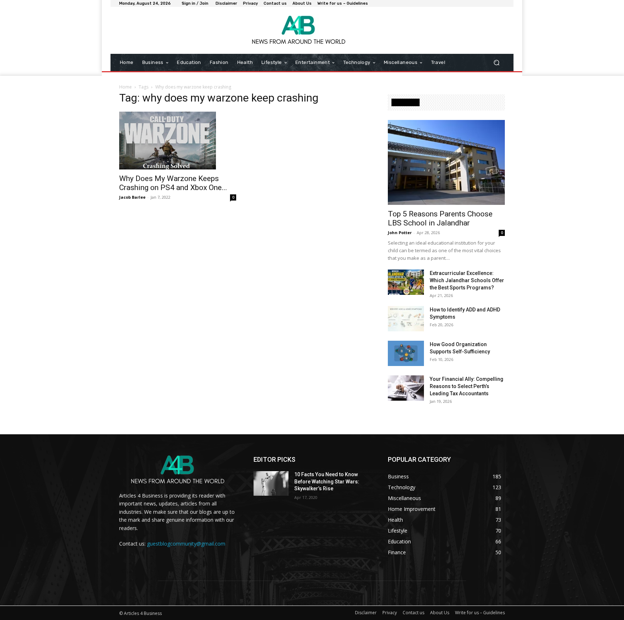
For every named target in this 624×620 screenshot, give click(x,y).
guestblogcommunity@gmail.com (186, 543)
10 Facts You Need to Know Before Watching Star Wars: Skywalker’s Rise (326, 481)
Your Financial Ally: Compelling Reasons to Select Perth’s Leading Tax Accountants (466, 386)
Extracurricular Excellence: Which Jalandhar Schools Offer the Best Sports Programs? (467, 280)
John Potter (400, 232)
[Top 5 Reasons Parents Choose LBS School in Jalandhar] (446, 162)
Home (125, 87)
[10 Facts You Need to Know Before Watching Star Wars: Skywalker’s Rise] (271, 483)
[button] (496, 62)
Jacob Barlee (132, 197)
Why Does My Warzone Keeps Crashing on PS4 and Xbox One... (173, 183)
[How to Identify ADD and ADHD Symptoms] (406, 318)
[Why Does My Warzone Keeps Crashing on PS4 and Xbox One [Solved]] (177, 140)
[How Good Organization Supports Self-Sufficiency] (406, 353)
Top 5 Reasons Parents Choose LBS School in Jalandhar (440, 218)
